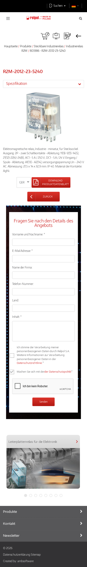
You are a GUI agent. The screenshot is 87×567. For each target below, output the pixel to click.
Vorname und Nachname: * (28, 234)
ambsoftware (25, 561)
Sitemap (36, 554)
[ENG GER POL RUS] (24, 182)
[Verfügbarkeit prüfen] (45, 36)
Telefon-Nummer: (23, 284)
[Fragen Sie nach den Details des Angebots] (67, 36)
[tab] (43, 84)
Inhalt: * (17, 316)
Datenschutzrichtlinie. (29, 362)
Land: (15, 300)
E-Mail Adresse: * (22, 250)
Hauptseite (10, 46)
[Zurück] (78, 36)
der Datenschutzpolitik (57, 371)
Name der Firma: (22, 267)
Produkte (25, 46)
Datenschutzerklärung (16, 554)
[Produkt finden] (56, 36)
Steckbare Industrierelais (49, 46)
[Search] (80, 18)
